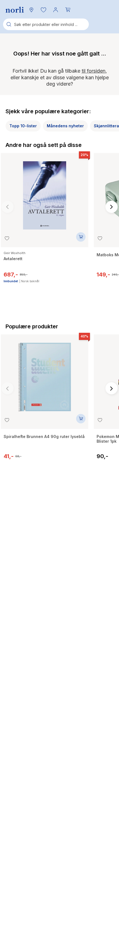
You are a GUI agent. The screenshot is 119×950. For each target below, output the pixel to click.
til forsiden (93, 71)
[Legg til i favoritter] (7, 238)
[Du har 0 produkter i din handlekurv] (68, 10)
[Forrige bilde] (7, 207)
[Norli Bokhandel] (15, 10)
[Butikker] (31, 10)
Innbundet (11, 281)
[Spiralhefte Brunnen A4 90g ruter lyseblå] (44, 374)
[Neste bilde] (111, 207)
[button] (43, 10)
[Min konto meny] (56, 10)
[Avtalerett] (44, 193)
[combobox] (46, 24)
